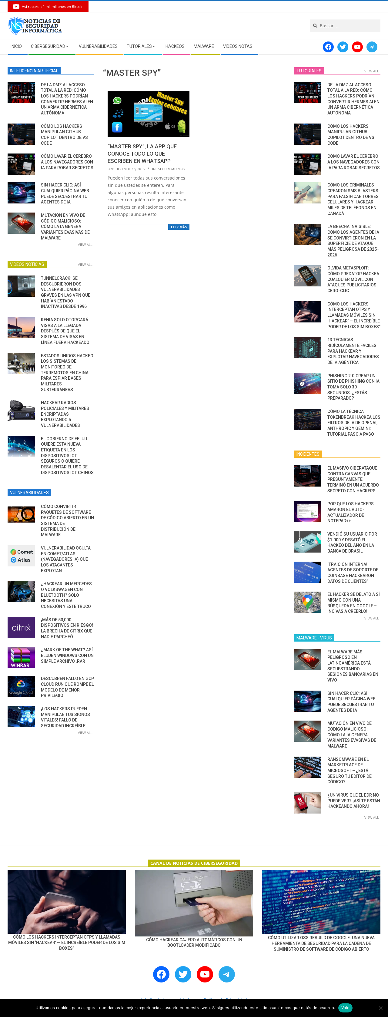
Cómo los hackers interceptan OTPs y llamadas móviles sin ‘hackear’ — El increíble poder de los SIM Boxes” (353, 315)
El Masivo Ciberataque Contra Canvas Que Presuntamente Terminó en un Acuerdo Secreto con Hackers (353, 479)
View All (85, 244)
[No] (380, 1008)
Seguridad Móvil (173, 169)
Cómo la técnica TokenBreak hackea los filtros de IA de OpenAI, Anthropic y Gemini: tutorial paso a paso (353, 423)
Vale (345, 1007)
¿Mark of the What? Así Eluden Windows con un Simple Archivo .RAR (67, 655)
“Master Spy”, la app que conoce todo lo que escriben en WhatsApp (142, 153)
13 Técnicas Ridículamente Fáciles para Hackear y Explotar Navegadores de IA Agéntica (353, 351)
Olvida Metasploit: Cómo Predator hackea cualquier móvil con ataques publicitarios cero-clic (353, 279)
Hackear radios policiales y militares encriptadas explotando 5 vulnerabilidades (65, 414)
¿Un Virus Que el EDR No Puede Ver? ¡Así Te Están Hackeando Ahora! (353, 801)
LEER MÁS (179, 227)
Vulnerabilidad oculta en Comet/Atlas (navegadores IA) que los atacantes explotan (66, 559)
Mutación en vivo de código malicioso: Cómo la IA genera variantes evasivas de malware (65, 226)
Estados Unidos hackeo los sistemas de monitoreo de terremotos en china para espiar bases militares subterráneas (67, 372)
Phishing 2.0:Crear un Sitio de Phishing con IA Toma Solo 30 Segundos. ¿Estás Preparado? (353, 387)
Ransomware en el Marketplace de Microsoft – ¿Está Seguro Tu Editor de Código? (349, 770)
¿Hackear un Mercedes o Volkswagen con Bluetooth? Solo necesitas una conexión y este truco (66, 595)
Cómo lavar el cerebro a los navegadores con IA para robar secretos (67, 162)
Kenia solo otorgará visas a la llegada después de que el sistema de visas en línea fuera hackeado (65, 331)
